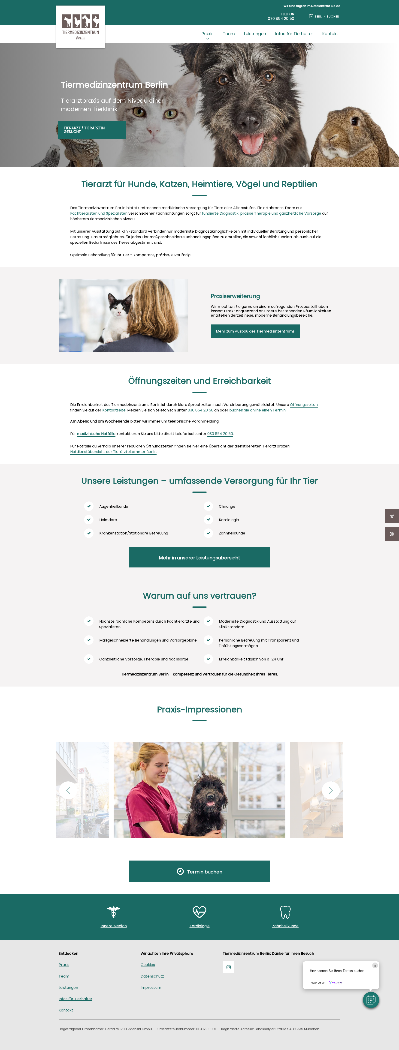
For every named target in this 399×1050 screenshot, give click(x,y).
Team (229, 33)
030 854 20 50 (200, 410)
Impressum (151, 987)
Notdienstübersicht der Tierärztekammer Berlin (113, 451)
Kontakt (330, 33)
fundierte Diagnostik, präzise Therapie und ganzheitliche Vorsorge (261, 213)
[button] (371, 1000)
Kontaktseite (114, 410)
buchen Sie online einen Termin (257, 410)
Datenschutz (152, 976)
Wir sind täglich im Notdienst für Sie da (312, 6)
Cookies (148, 964)
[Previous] (68, 790)
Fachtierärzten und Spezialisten (98, 213)
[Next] (331, 790)
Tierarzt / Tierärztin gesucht (84, 129)
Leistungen (255, 33)
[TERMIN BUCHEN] (392, 516)
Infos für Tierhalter (294, 33)
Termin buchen (327, 16)
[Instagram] (392, 534)
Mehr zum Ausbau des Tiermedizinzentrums (255, 331)
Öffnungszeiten (304, 404)
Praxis (208, 33)
